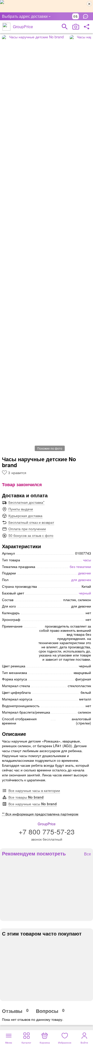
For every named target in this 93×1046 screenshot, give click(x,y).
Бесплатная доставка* (26, 502)
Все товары (26, 797)
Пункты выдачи (20, 508)
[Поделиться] (87, 27)
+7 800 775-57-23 (47, 831)
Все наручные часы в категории (34, 790)
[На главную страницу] (6, 27)
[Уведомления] (87, 16)
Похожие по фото (49, 448)
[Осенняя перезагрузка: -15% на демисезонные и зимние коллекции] (46, 6)
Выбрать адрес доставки (25, 16)
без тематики (80, 566)
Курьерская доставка (25, 515)
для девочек (81, 579)
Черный (85, 592)
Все (87, 854)
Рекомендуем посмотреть (34, 853)
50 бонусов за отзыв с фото (30, 535)
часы (87, 559)
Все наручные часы (32, 803)
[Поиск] (65, 27)
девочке (84, 572)
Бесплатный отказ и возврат (31, 522)
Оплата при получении (27, 528)
